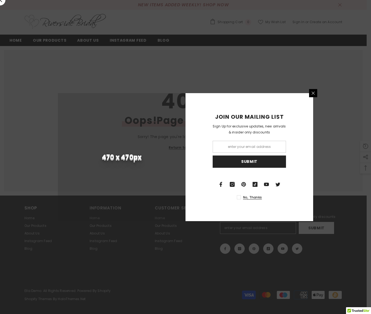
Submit (249, 161)
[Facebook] (221, 184)
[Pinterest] (243, 184)
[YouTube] (266, 184)
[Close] (313, 93)
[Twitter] (278, 184)
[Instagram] (232, 184)
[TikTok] (255, 184)
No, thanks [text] (252, 197)
